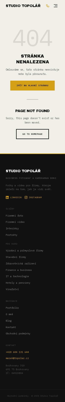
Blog (9, 320)
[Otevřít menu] (55, 5)
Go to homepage (32, 134)
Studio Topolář (23, 171)
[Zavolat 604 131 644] (47, 5)
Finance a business (19, 270)
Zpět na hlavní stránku (32, 85)
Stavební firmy (16, 257)
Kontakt (11, 327)
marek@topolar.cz (17, 358)
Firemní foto (14, 215)
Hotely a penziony (18, 282)
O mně (9, 314)
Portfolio (12, 307)
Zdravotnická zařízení (21, 263)
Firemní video (15, 221)
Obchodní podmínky (18, 333)
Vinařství (12, 289)
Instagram (35, 197)
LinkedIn (16, 197)
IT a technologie (17, 276)
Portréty (11, 234)
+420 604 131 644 (17, 352)
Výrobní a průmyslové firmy (24, 250)
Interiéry (12, 228)
